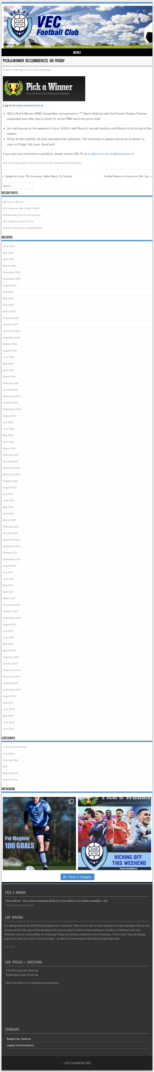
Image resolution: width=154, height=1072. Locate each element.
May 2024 (8, 363)
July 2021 (8, 572)
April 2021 (8, 591)
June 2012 (8, 728)
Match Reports (11, 773)
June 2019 (8, 709)
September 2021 (12, 559)
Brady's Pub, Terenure (19, 1038)
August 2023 (10, 415)
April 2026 (8, 259)
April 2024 (8, 370)
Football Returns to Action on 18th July (128, 176)
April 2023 (8, 441)
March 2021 (9, 598)
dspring (46, 69)
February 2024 (11, 383)
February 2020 (11, 657)
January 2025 (10, 324)
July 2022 (8, 494)
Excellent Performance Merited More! (23, 227)
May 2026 (8, 252)
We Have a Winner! (13, 201)
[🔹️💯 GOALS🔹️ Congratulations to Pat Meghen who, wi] (39, 833)
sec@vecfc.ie (96, 154)
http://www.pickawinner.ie (20, 905)
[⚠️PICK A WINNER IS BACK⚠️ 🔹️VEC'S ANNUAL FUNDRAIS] (114, 833)
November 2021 (11, 546)
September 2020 (12, 617)
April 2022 (8, 513)
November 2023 (11, 396)
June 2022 (8, 500)
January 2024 (10, 389)
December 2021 (11, 539)
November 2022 (11, 474)
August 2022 (10, 487)
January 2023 (10, 461)
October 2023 (10, 402)
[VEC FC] (42, 42)
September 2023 (12, 409)
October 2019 (10, 683)
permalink (75, 162)
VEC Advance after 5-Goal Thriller (21, 208)
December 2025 (11, 272)
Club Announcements (41, 162)
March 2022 (9, 520)
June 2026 (8, 246)
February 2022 (11, 526)
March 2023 (9, 448)
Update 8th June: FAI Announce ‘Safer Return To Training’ (37, 176)
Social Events (10, 779)
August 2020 (10, 624)
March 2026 (9, 265)
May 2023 (8, 435)
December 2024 (11, 331)
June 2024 (8, 357)
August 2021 (10, 565)
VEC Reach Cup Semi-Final (18, 221)
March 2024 (9, 376)
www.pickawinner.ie (29, 105)
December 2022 (11, 467)
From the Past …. (12, 760)
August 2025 (10, 285)
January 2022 (10, 533)
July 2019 (8, 702)
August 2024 (10, 350)
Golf (5, 766)
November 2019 (11, 676)
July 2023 (8, 422)
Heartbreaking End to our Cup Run (22, 214)
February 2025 (11, 318)
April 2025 (8, 305)
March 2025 (9, 311)
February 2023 (11, 454)
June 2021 (8, 578)
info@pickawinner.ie (121, 154)
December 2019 (11, 670)
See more (9, 946)
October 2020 (10, 611)
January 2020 (10, 663)
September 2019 (12, 689)
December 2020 (11, 604)
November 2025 (11, 278)
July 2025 (8, 291)
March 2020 (9, 650)
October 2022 (10, 481)
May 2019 (8, 715)
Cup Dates (8, 753)
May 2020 (8, 643)
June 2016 (8, 722)
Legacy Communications (20, 1045)
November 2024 (11, 337)
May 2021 (8, 585)
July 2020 (8, 630)
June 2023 (8, 428)
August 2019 (10, 696)
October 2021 (10, 552)
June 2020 (8, 637)
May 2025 (8, 298)
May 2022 (8, 507)
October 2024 (10, 344)
